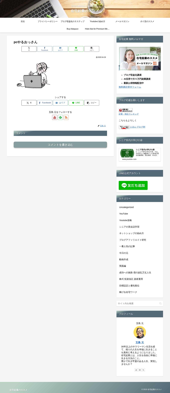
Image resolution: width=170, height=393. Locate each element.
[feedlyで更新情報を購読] (60, 117)
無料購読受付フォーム (130, 87)
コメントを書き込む (60, 144)
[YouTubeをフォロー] (54, 117)
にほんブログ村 (137, 127)
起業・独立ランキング (129, 114)
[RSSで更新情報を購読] (66, 117)
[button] (91, 49)
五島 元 (140, 342)
